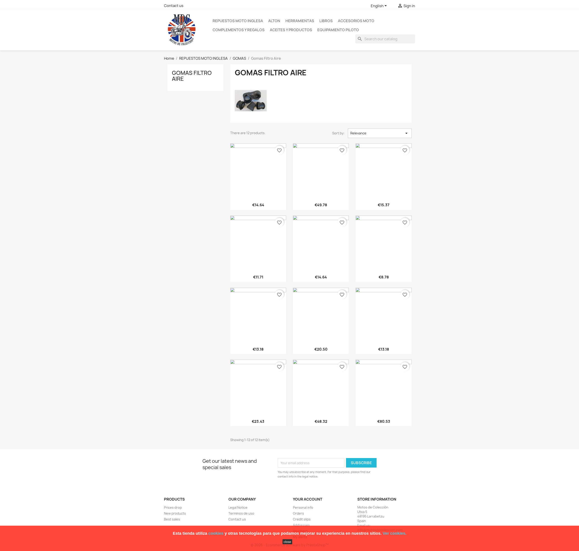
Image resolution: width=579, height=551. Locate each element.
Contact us (173, 5)
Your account (307, 499)
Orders (298, 513)
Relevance (379, 133)
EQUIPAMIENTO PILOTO (338, 29)
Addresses (301, 525)
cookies (215, 533)
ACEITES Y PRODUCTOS (291, 29)
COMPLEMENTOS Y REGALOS (239, 29)
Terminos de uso (241, 513)
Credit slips (302, 519)
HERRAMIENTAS (299, 20)
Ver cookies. (394, 533)
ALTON (274, 20)
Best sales (172, 519)
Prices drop (173, 507)
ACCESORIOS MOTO (356, 20)
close (287, 542)
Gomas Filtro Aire (192, 76)
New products (175, 513)
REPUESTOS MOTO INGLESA (238, 20)
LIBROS (326, 20)
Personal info (303, 507)
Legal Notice (237, 507)
